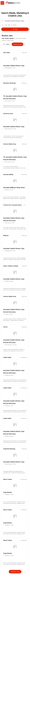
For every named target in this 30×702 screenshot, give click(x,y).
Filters (7, 44)
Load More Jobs (15, 571)
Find (16, 29)
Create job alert (17, 44)
